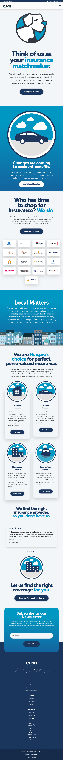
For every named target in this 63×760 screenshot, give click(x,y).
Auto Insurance (31, 685)
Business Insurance (31, 688)
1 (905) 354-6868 (31, 739)
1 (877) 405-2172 (31, 730)
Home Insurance (31, 682)
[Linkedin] (30, 718)
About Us (31, 712)
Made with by (28, 754)
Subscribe (31, 644)
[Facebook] (33, 718)
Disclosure (34, 757)
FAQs (31, 704)
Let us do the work (31, 231)
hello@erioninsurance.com (54, 1)
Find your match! (31, 92)
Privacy (28, 757)
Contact (31, 698)
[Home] (7, 6)
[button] (60, 5)
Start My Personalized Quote (31, 598)
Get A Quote (17, 432)
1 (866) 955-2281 (31, 725)
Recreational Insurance (31, 690)
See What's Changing (31, 184)
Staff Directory (31, 715)
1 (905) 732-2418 (31, 734)
